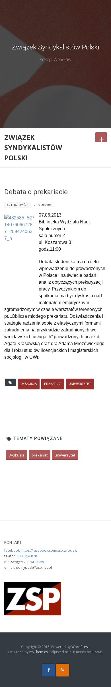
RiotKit (97, 651)
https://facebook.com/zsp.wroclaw (49, 550)
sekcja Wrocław (55, 59)
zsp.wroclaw (34, 561)
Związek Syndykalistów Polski (55, 47)
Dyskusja (28, 383)
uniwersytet (80, 383)
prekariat (52, 383)
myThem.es (38, 651)
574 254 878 (27, 556)
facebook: (12, 550)
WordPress (80, 646)
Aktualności (17, 205)
